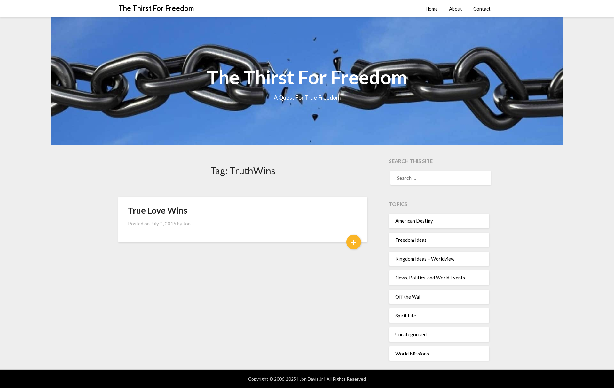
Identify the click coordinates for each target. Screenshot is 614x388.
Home (431, 8)
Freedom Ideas (411, 240)
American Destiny (414, 221)
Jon (187, 223)
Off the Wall (408, 297)
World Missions (412, 353)
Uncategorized (411, 334)
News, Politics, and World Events (430, 277)
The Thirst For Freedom (156, 8)
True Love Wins (157, 210)
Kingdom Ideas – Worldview (424, 259)
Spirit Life (405, 315)
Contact (482, 8)
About (455, 8)
